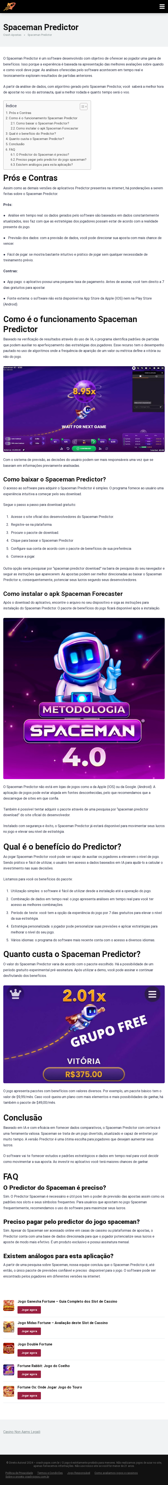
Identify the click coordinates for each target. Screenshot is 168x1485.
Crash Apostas (12, 34)
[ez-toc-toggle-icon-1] (81, 106)
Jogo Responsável (78, 1473)
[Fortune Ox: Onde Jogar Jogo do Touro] (8, 1396)
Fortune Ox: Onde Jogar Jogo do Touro (50, 1387)
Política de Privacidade (19, 1473)
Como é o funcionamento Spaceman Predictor (43, 118)
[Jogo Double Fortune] (8, 1352)
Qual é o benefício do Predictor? (32, 134)
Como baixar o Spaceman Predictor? (42, 123)
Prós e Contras (20, 113)
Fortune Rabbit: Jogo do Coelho (44, 1366)
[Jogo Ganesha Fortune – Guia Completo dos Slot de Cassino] (8, 1310)
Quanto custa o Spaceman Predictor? (36, 139)
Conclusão (16, 144)
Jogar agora (29, 1309)
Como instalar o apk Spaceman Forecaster (47, 128)
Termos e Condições (50, 1473)
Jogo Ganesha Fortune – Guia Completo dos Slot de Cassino (67, 1301)
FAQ (12, 150)
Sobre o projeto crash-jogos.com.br (27, 1476)
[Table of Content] (84, 106)
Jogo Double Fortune (35, 1344)
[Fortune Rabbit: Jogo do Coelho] (8, 1374)
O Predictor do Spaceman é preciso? (42, 155)
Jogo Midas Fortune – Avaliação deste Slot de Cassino (63, 1323)
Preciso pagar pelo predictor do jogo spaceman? (51, 160)
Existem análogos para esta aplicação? (44, 165)
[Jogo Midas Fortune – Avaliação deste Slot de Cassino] (8, 1331)
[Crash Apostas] (9, 6)
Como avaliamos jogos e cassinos (116, 1473)
